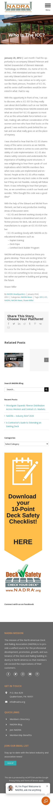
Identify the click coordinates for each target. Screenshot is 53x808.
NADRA (7, 300)
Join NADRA (15, 729)
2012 (41, 297)
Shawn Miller (28, 300)
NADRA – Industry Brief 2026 (20, 415)
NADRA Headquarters (16, 294)
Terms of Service (31, 780)
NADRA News (26, 297)
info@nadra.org (17, 701)
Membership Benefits (21, 735)
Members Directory (20, 719)
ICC (45, 297)
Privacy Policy (14, 780)
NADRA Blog (16, 724)
